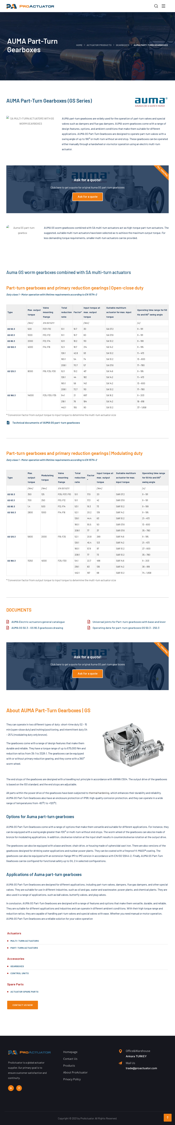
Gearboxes (122, 45)
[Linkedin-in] (11, 1088)
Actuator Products (99, 45)
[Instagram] (19, 1088)
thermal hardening (99, 792)
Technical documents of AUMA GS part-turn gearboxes (46, 422)
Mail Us (130, 1063)
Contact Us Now (22, 1004)
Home (79, 45)
